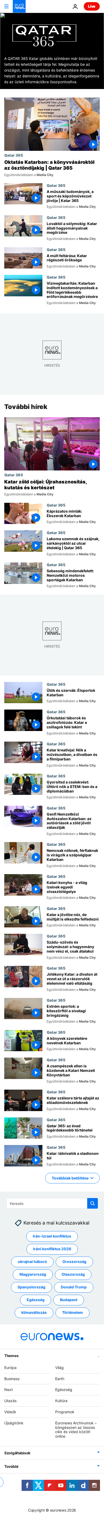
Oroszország (74, 1262)
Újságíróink (13, 1423)
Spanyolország (31, 1287)
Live (91, 6)
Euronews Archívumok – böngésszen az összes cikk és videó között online (76, 1429)
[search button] (92, 1203)
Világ (59, 1367)
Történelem (72, 1312)
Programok (64, 1412)
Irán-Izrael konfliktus (52, 1236)
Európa (10, 1367)
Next (8, 1390)
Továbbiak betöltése (70, 1177)
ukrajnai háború (32, 1262)
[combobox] (52, 1203)
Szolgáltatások (17, 1453)
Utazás (10, 1400)
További (11, 1466)
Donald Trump (74, 1287)
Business (11, 1378)
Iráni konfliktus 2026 (52, 1249)
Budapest (68, 1300)
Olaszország (73, 1274)
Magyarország (32, 1274)
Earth (59, 1378)
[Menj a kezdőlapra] (19, 6)
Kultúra (61, 1400)
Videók (10, 1412)
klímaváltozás (34, 1312)
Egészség (36, 1300)
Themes (11, 1355)
